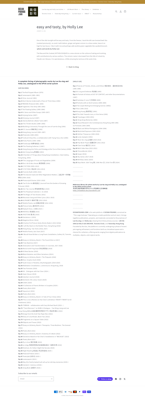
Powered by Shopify (78, 395)
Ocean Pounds (69, 395)
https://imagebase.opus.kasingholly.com (86, 190)
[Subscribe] (51, 379)
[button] (53, 9)
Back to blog (74, 67)
